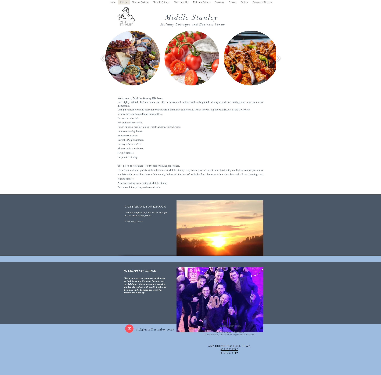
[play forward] (278, 58)
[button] (132, 58)
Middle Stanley (193, 17)
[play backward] (102, 58)
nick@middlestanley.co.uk (155, 329)
